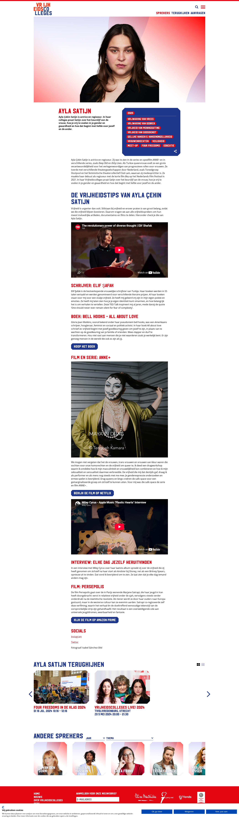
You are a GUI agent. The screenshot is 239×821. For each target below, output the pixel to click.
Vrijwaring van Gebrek (141, 123)
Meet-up (133, 145)
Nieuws (38, 796)
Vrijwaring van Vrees (141, 118)
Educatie (169, 145)
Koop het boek (84, 346)
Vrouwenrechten (138, 141)
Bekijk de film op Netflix (92, 493)
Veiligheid (158, 141)
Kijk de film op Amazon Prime (95, 619)
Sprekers (163, 12)
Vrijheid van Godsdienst (142, 132)
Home (37, 793)
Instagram (76, 636)
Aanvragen (198, 12)
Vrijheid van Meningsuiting (143, 127)
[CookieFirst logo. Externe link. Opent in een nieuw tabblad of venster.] (3, 807)
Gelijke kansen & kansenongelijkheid (150, 136)
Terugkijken (180, 12)
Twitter (74, 642)
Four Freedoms (151, 145)
